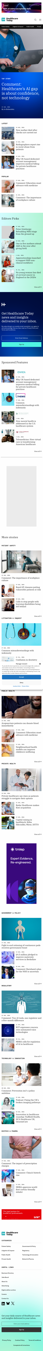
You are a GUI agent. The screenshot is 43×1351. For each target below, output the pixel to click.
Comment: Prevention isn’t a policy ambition (18, 1092)
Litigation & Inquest (18, 26)
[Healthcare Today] (10, 20)
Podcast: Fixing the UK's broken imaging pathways (28, 1101)
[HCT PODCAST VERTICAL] (21, 496)
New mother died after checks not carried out (26, 131)
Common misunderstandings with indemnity (27, 405)
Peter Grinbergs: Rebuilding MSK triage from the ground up (26, 231)
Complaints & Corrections (21, 1345)
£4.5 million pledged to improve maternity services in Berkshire (27, 957)
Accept (21, 677)
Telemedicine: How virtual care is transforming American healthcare (28, 442)
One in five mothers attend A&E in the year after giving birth (28, 246)
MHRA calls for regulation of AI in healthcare (28, 1043)
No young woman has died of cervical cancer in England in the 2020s (28, 275)
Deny (21, 683)
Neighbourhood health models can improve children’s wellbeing (26, 749)
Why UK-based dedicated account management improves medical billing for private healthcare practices (28, 164)
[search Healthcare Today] (35, 20)
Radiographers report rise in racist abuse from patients (28, 147)
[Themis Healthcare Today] (21, 7)
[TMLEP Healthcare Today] (21, 873)
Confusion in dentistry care (26, 661)
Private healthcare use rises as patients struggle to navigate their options (20, 797)
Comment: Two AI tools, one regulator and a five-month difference (21, 1019)
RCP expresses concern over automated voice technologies (27, 1029)
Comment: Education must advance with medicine (28, 184)
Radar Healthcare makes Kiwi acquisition (27, 806)
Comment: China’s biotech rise (28, 1173)
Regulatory (25, 1250)
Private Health (6, 1259)
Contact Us (5, 1298)
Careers (4, 1294)
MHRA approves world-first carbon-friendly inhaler (27, 1189)
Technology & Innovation (30, 1255)
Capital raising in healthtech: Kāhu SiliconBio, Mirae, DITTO (27, 822)
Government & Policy (29, 1246)
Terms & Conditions (35, 1340)
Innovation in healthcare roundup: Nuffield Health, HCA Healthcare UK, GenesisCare (28, 1118)
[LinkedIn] (3, 1304)
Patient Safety (5, 26)
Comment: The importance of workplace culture (28, 198)
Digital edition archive (9, 1290)
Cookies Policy (17, 686)
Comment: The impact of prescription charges (19, 1164)
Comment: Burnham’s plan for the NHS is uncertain (28, 970)
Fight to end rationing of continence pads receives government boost (21, 946)
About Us (4, 1281)
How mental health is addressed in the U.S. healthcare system (26, 423)
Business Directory (8, 1273)
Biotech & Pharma (28, 1259)
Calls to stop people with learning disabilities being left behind (28, 604)
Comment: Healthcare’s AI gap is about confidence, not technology (20, 90)
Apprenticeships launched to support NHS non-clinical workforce (28, 260)
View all (37, 287)
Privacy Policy (25, 686)
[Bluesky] (8, 1303)
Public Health (30, 26)
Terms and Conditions (8, 330)
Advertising (5, 1286)
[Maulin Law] (21, 1214)
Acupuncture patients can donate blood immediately (20, 724)
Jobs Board (5, 1277)
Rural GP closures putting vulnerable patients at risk (28, 588)
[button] (40, 664)
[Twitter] (12, 1303)
